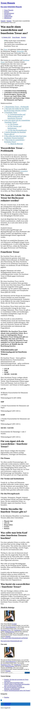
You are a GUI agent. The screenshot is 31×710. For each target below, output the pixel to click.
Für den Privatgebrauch (17, 130)
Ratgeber (6, 11)
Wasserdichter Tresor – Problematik (16, 107)
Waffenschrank (8, 16)
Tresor (6, 49)
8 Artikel (14, 624)
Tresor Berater (16, 37)
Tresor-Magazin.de (10, 627)
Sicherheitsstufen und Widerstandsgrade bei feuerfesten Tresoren (16, 116)
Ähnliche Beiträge (15, 144)
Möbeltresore (7, 18)
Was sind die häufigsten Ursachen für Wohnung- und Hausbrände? (14, 688)
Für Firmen (13, 124)
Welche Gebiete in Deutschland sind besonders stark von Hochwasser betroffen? (17, 685)
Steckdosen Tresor (6, 630)
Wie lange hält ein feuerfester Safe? (13, 682)
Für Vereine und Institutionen (14, 127)
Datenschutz (7, 703)
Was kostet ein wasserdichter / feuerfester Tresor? (14, 141)
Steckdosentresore (9, 13)
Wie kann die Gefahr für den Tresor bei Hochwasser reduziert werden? (16, 109)
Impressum (7, 705)
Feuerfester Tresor (10, 112)
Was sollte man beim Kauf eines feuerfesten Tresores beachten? (15, 137)
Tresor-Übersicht (8, 10)
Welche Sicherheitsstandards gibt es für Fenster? (17, 690)
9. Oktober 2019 (6, 37)
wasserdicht (24, 171)
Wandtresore (7, 15)
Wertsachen (20, 51)
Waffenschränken (9, 631)
